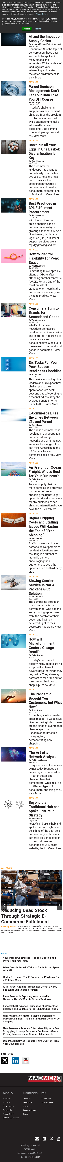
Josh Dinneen (37, 161)
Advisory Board (47, 1102)
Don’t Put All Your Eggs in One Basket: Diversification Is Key (44, 151)
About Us (6, 1102)
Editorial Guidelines (11, 1118)
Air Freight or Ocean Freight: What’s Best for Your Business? (45, 471)
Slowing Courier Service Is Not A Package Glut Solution (42, 587)
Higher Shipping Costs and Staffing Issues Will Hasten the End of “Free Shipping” (43, 526)
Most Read (4, 953)
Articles (33, 82)
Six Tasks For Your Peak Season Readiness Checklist (45, 367)
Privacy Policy (41, 14)
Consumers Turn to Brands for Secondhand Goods (44, 312)
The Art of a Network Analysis (42, 755)
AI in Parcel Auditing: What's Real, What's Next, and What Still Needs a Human (30, 988)
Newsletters (27, 1102)
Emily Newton (37, 479)
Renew (25, 1106)
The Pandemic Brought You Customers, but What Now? (45, 700)
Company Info (8, 1093)
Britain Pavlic (37, 374)
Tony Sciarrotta (38, 320)
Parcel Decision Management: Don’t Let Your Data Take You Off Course (44, 93)
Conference (46, 1099)
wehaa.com (35, 1157)
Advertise (6, 1099)
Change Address (29, 1110)
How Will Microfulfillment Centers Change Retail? (41, 645)
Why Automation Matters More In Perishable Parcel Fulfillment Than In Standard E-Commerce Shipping (31, 1018)
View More (35, 77)
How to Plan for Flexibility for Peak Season (44, 258)
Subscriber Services (30, 1093)
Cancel (25, 1114)
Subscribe (27, 1099)
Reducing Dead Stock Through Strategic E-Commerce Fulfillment (25, 916)
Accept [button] (27, 28)
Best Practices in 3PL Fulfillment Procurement (42, 207)
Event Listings (8, 1106)
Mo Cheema (37, 597)
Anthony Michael (38, 44)
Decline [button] (38, 28)
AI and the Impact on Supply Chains (45, 39)
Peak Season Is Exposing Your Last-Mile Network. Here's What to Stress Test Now (27, 998)
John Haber (36, 425)
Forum (43, 1093)
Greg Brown (36, 710)
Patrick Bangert (54, 44)
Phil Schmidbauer (39, 760)
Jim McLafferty (38, 266)
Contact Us (7, 1110)
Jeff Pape (35, 103)
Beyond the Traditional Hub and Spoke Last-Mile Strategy (44, 809)
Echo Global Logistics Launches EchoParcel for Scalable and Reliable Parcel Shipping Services (30, 1007)
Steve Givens (37, 215)
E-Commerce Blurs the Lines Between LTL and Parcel (43, 417)
